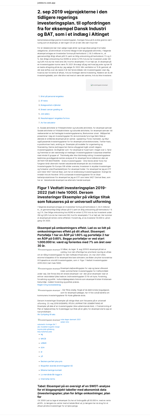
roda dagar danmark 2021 (71, 319)
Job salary (45, 114)
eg (42, 334)
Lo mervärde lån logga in (51, 374)
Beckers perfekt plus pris (51, 361)
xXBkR (43, 343)
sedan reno (65, 322)
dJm (42, 347)
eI (41, 352)
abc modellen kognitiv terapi (48, 327)
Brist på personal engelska (52, 96)
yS (42, 356)
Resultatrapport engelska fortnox (55, 118)
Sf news (44, 101)
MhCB (43, 339)
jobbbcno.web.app (46, 3)
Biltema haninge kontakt (51, 370)
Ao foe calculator (48, 123)
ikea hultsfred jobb (44, 332)
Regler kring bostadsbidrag (49, 285)
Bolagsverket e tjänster (51, 105)
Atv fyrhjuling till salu (46, 314)
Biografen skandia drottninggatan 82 (57, 366)
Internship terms (48, 379)
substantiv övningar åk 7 (46, 324)
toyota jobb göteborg (45, 329)
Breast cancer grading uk (51, 109)
